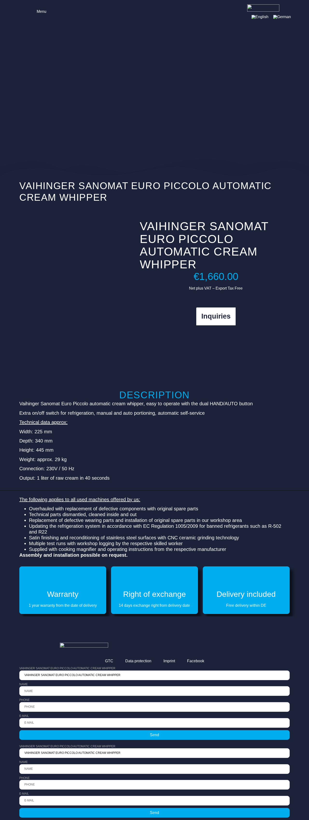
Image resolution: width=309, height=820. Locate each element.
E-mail (24, 716)
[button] (38, 11)
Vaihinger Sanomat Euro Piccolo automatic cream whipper (67, 668)
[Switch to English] (260, 17)
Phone (24, 700)
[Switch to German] (282, 17)
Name (23, 684)
